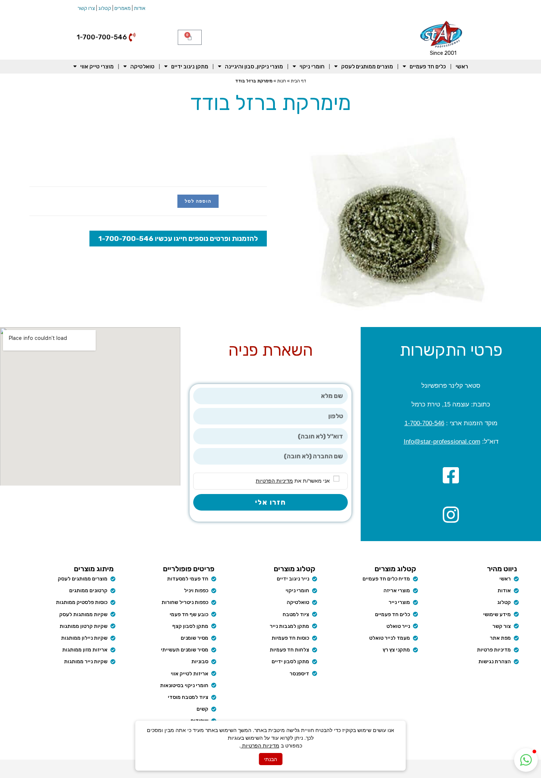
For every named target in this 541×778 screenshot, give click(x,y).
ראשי (462, 66)
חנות (281, 81)
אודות (139, 8)
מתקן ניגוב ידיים (189, 66)
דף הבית (298, 81)
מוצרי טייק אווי (97, 66)
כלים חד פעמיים (428, 66)
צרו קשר (86, 8)
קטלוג (104, 8)
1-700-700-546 (424, 423)
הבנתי (270, 759)
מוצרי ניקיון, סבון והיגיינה (254, 66)
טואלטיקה (142, 66)
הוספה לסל (198, 201)
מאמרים (122, 8)
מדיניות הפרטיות (260, 745)
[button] (526, 760)
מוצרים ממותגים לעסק (367, 66)
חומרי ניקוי (312, 66)
